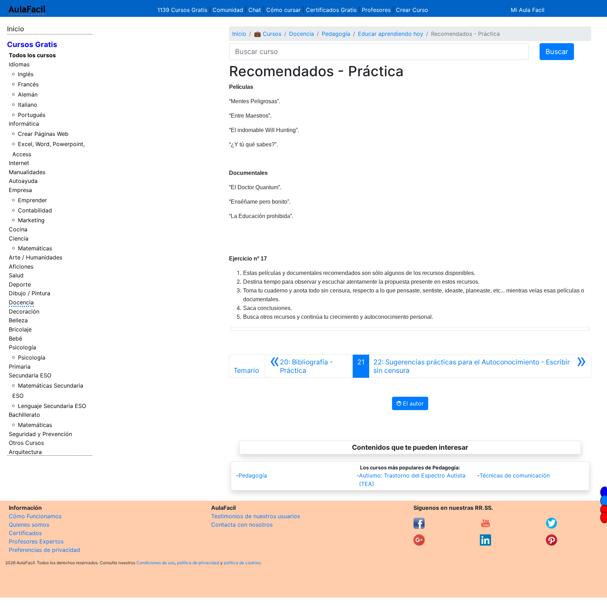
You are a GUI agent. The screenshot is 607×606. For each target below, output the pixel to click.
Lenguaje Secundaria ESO (52, 405)
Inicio (15, 29)
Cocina (18, 229)
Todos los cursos (32, 55)
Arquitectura (25, 451)
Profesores (376, 9)
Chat (254, 9)
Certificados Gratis (331, 9)
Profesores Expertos (36, 541)
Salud (16, 275)
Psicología (22, 347)
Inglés (25, 74)
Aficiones (21, 266)
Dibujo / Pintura (29, 293)
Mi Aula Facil (527, 9)
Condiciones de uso (155, 562)
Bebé (15, 338)
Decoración (24, 311)
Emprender (32, 200)
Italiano (27, 104)
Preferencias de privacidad (44, 549)
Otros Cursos (26, 442)
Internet (19, 162)
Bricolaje (20, 329)
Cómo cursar (283, 9)
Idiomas (19, 64)
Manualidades (27, 172)
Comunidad (228, 9)
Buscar (557, 51)
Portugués (31, 114)
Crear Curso (412, 9)
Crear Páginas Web (43, 133)
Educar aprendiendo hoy (390, 33)
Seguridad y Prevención (40, 433)
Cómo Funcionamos (35, 516)
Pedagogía (336, 33)
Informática (24, 123)
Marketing (31, 220)
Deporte (20, 284)
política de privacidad (198, 562)
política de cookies (242, 562)
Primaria (20, 366)
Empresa (20, 189)
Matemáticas (35, 248)
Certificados (25, 532)
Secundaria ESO (30, 375)
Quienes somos (29, 524)
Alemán (28, 94)
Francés (28, 84)
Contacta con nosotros (242, 524)
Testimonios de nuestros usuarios (255, 516)
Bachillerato (24, 414)
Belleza (18, 320)
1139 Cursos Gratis (183, 9)
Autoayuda (23, 180)
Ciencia (18, 238)
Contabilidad (35, 210)
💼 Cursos (267, 33)
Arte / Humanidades (35, 257)
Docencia (21, 302)
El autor (412, 403)
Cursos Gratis (32, 44)
